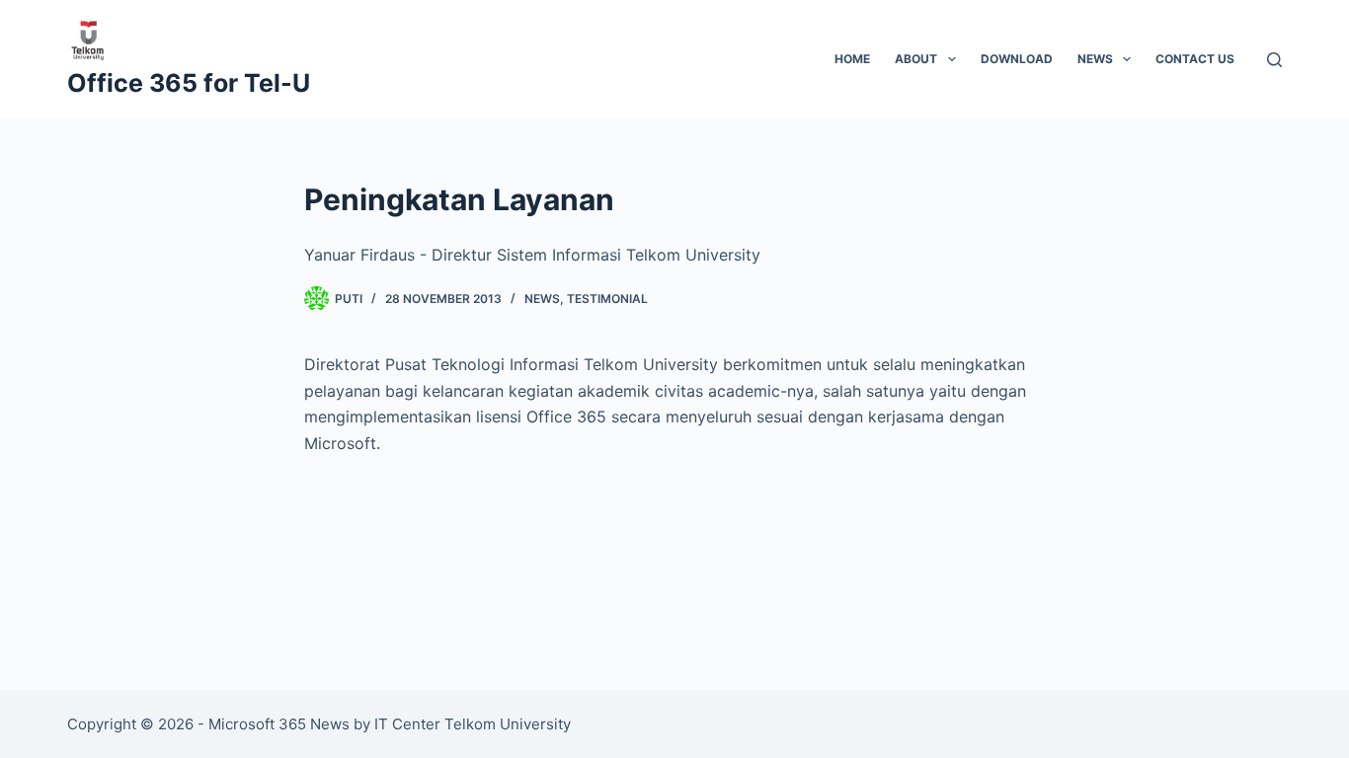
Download (1017, 58)
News (1095, 58)
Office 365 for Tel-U (188, 83)
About (916, 58)
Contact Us (1194, 58)
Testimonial (607, 298)
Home (852, 58)
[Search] (1274, 59)
